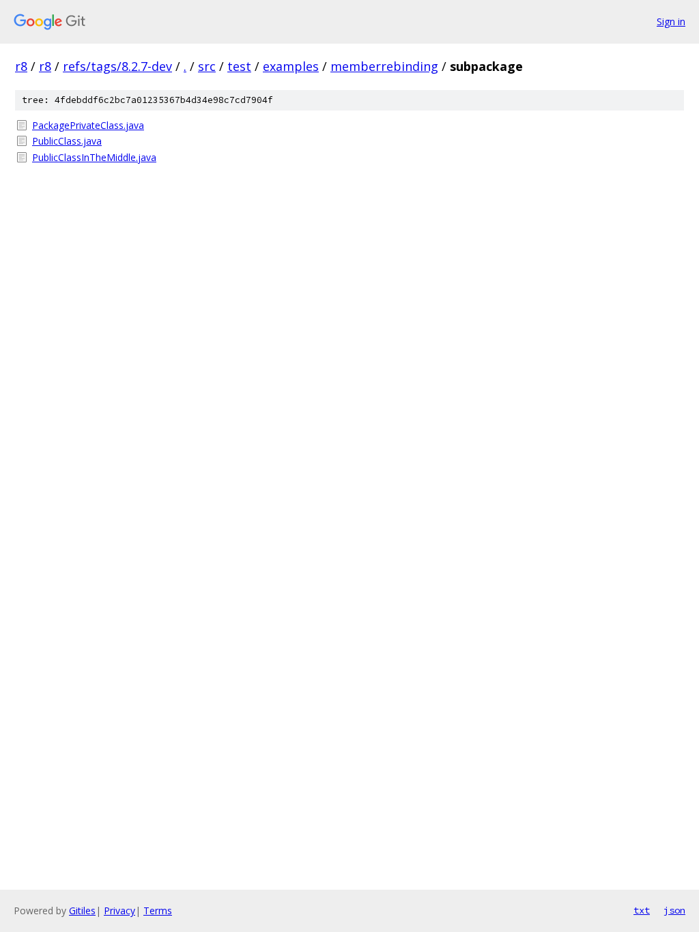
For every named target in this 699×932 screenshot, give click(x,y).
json (674, 910)
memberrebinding (384, 66)
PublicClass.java (67, 140)
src (207, 66)
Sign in (671, 21)
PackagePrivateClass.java (88, 125)
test (239, 66)
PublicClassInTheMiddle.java (94, 157)
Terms (157, 910)
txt (641, 910)
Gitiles (82, 910)
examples (291, 66)
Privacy (119, 910)
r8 (21, 66)
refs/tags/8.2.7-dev (117, 66)
